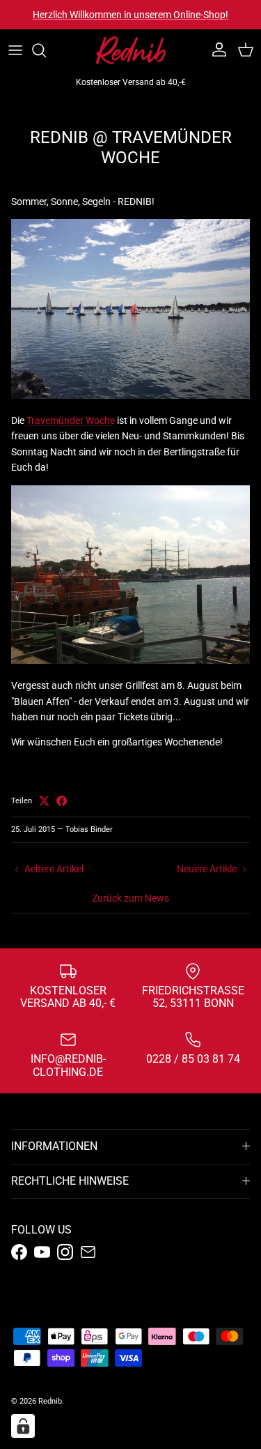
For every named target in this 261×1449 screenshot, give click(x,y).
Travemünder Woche (70, 420)
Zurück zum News (130, 898)
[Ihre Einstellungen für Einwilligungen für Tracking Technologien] (23, 1426)
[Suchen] (46, 50)
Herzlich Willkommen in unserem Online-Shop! (130, 14)
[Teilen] (61, 801)
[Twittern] (44, 801)
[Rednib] (131, 50)
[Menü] (15, 50)
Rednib (50, 1401)
